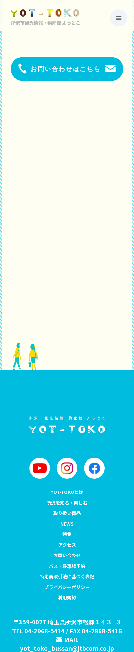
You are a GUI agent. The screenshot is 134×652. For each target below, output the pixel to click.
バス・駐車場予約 (67, 566)
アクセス (67, 545)
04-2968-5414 (44, 630)
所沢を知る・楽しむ (67, 502)
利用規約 (67, 597)
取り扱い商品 (67, 513)
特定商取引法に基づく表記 (67, 576)
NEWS (67, 523)
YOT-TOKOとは (67, 492)
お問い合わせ (67, 555)
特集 (67, 534)
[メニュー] (118, 17)
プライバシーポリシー (67, 587)
